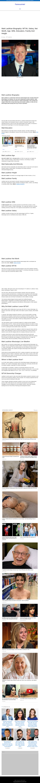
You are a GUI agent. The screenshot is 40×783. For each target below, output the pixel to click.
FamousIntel (20, 4)
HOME (15, 780)
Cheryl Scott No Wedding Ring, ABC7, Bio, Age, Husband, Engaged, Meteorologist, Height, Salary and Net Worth (32, 724)
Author (4, 37)
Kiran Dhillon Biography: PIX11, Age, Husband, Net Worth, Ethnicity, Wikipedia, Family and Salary (20, 724)
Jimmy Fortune (17, 262)
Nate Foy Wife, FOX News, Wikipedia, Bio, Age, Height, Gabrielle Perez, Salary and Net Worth (20, 744)
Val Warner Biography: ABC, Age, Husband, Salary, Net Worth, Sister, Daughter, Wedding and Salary (7, 724)
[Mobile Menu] (20, 9)
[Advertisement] (20, 19)
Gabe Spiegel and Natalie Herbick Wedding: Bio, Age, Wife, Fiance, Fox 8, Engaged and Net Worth (7, 744)
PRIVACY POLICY (23, 780)
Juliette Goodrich (20, 184)
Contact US (18, 780)
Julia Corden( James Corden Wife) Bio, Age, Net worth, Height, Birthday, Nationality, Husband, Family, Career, (32, 744)
